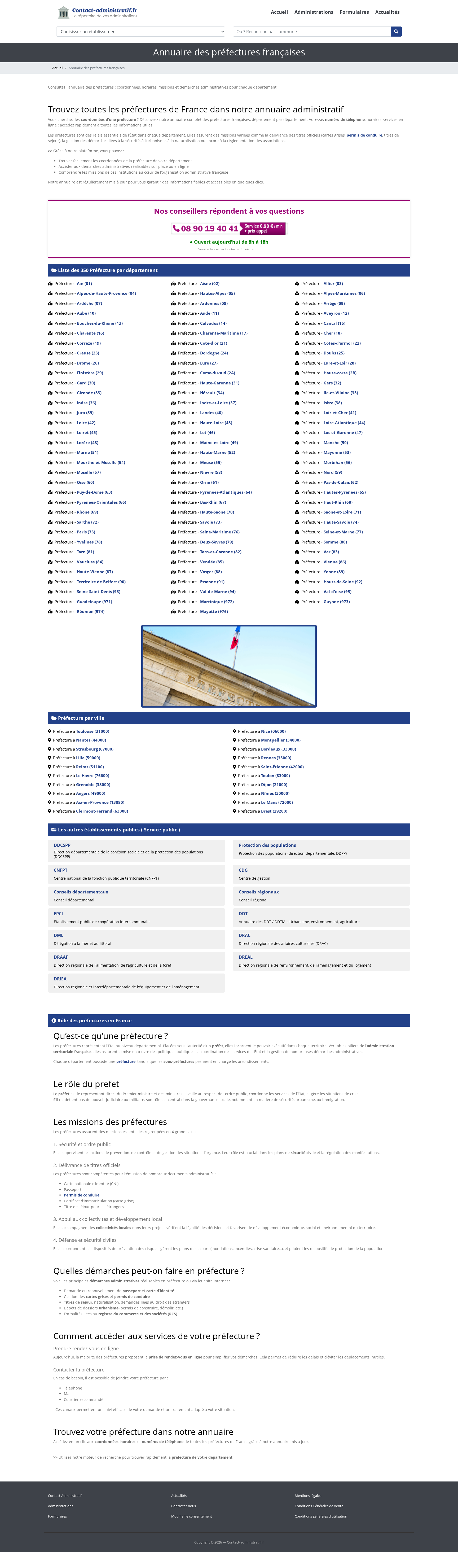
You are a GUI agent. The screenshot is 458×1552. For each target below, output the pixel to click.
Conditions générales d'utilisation (321, 1516)
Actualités (387, 12)
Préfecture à (80, 731)
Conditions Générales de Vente (319, 1505)
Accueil (279, 12)
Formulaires (354, 12)
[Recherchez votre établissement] (396, 32)
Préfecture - (72, 283)
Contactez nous (183, 1505)
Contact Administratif (65, 1495)
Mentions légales (308, 1495)
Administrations (313, 12)
